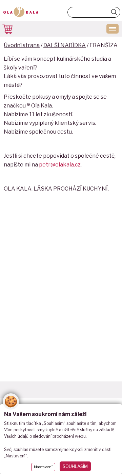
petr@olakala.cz (60, 164)
